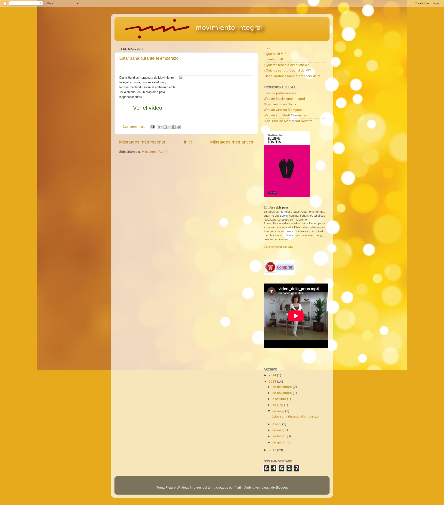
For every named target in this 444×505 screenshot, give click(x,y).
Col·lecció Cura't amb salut (278, 246)
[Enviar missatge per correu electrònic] (152, 126)
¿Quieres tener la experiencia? (286, 65)
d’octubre (279, 399)
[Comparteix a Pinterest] (178, 127)
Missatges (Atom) (154, 151)
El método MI (273, 59)
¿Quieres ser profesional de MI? (287, 70)
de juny (278, 405)
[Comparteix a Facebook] (174, 127)
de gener (279, 442)
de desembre (282, 387)
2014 (273, 375)
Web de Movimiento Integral (284, 98)
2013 (273, 381)
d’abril (277, 424)
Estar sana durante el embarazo (149, 58)
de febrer (279, 436)
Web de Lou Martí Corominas (285, 115)
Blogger (281, 487)
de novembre (282, 393)
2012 (273, 450)
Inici (188, 142)
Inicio (267, 48)
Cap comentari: (134, 126)
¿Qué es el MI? (275, 54)
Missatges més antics (231, 142)
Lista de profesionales (280, 93)
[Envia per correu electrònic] (160, 127)
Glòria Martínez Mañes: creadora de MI (292, 76)
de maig (278, 411)
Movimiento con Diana (280, 104)
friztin (239, 487)
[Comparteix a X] (169, 127)
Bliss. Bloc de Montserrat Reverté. (288, 121)
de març (278, 430)
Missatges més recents (142, 142)
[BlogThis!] (165, 127)
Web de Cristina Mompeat (283, 110)
